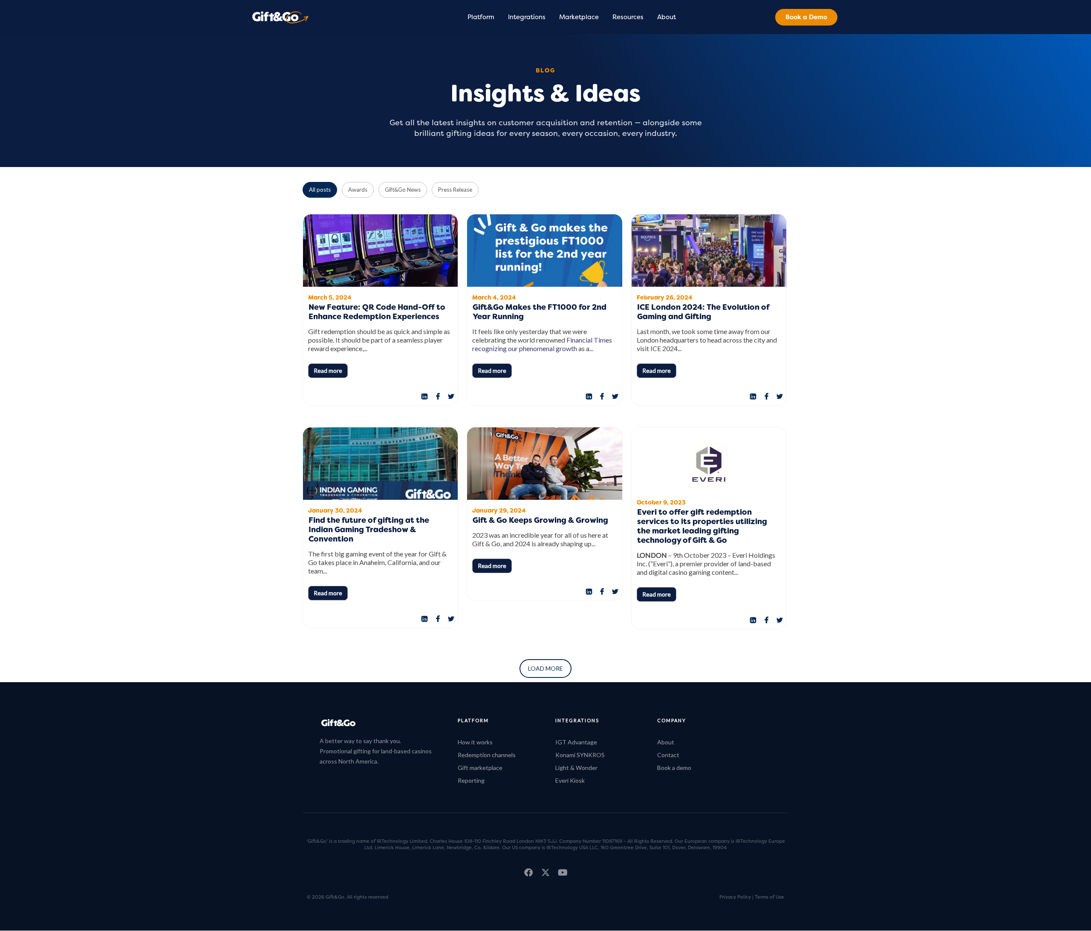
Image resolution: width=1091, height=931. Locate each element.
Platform (481, 17)
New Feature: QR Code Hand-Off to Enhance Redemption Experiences (377, 312)
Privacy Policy (735, 897)
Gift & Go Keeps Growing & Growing (541, 521)
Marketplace (579, 17)
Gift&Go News (403, 189)
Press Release (455, 189)
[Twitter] (450, 396)
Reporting (471, 780)
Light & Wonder (576, 767)
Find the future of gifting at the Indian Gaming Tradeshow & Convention (369, 530)
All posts (320, 189)
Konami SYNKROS (580, 754)
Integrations (527, 17)
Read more (328, 370)
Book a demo (674, 767)
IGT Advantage (576, 742)
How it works (475, 742)
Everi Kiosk (570, 780)
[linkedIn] (424, 396)
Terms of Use (769, 897)
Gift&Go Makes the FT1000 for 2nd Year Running (539, 312)
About (666, 17)
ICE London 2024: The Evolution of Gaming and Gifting (703, 312)
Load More (545, 668)
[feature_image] (380, 251)
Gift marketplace (480, 767)
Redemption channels (487, 754)
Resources (628, 17)
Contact (668, 754)
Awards (357, 189)
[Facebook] (437, 396)
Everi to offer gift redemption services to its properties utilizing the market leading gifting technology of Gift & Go (702, 527)
